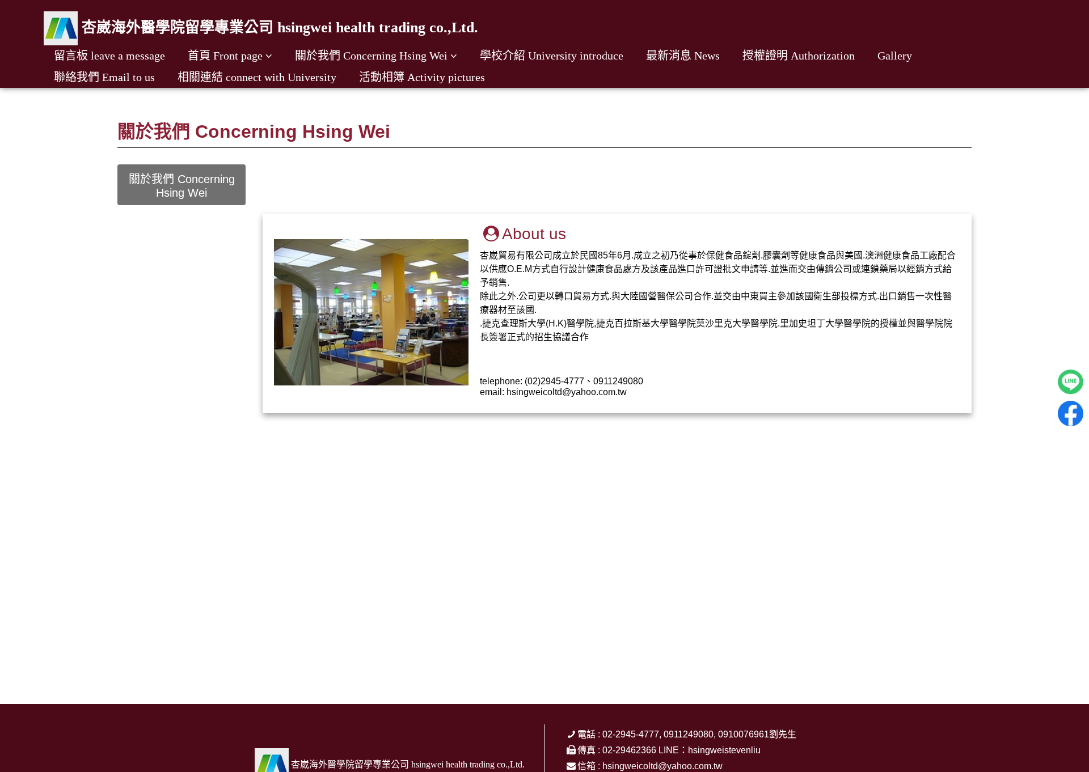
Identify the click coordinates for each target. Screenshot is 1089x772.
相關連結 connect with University (257, 77)
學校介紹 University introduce (551, 55)
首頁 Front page (225, 55)
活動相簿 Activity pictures (422, 77)
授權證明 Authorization (798, 55)
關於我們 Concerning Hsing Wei (371, 55)
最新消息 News (683, 55)
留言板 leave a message (109, 55)
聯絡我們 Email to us (104, 77)
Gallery (894, 55)
